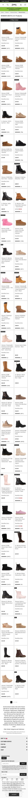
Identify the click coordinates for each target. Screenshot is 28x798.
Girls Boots (22, 731)
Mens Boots (17, 731)
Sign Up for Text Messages (7, 761)
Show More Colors (5, 43)
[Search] (7, 5)
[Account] (21, 4)
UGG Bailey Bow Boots (17, 733)
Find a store (4, 772)
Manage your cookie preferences (13, 783)
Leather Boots (9, 733)
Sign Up (4, 758)
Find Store (23, 774)
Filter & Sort (14, 20)
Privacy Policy (7, 787)
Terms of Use (20, 767)
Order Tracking (5, 1)
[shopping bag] (25, 5)
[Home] (14, 5)
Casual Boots (11, 731)
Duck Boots (5, 731)
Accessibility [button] (23, 1)
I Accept (14, 794)
